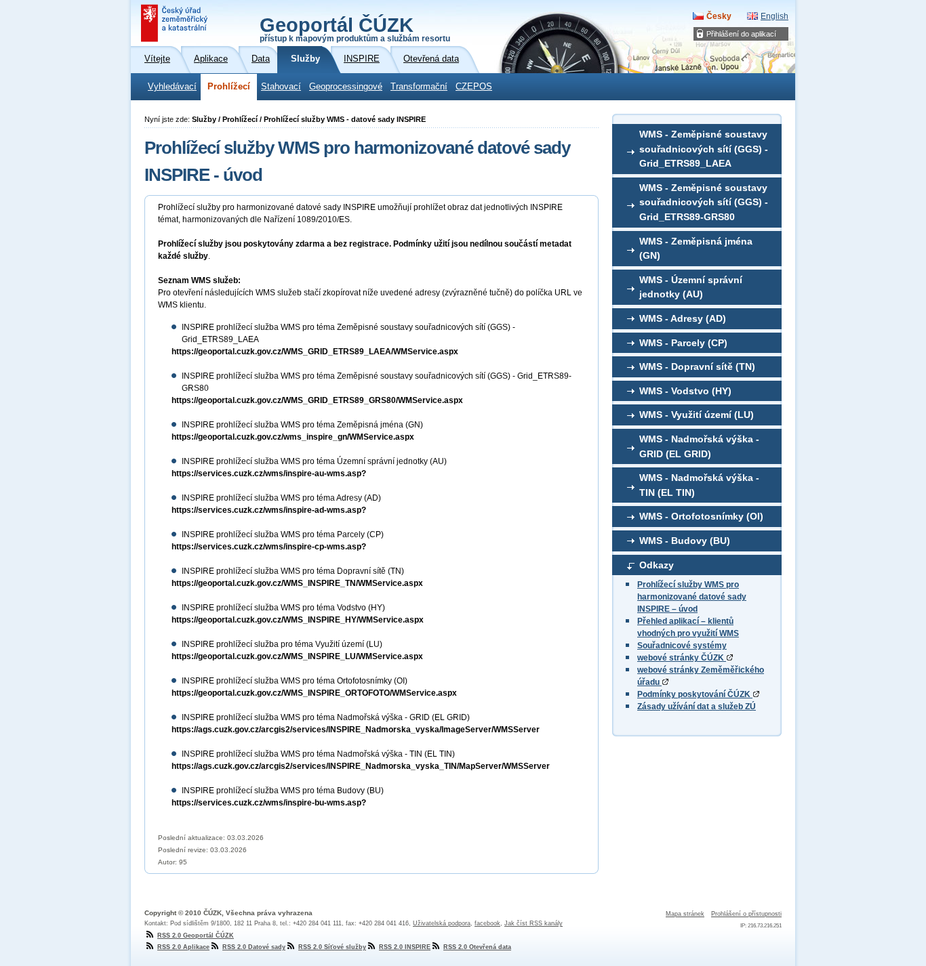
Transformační (418, 86)
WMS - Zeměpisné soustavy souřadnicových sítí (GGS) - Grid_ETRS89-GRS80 (703, 202)
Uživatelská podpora (441, 923)
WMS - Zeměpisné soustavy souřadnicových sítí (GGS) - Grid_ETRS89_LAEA (703, 149)
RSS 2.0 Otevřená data (477, 947)
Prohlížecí (228, 86)
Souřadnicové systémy (682, 645)
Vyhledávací (172, 86)
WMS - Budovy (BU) (684, 540)
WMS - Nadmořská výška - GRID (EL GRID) (699, 446)
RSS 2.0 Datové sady (253, 947)
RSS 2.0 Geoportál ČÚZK (195, 935)
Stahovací (281, 86)
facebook (487, 923)
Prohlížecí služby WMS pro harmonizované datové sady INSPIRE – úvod (691, 597)
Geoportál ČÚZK (355, 28)
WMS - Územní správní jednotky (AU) (690, 287)
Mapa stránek (685, 913)
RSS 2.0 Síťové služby (332, 947)
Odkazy (656, 565)
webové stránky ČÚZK (681, 658)
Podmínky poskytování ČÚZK (694, 694)
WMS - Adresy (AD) (682, 318)
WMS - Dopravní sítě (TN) (697, 366)
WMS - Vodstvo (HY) (685, 390)
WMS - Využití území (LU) (696, 414)
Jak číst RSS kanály (533, 923)
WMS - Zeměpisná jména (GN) (695, 248)
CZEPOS (474, 86)
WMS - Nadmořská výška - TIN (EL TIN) (699, 485)
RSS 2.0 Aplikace (183, 947)
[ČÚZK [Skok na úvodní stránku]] (175, 23)
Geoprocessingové (345, 86)
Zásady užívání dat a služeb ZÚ (696, 706)
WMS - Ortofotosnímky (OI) (701, 516)
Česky (718, 16)
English (774, 16)
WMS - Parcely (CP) (683, 342)
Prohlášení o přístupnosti (746, 913)
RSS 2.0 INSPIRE (404, 947)
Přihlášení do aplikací (741, 34)
